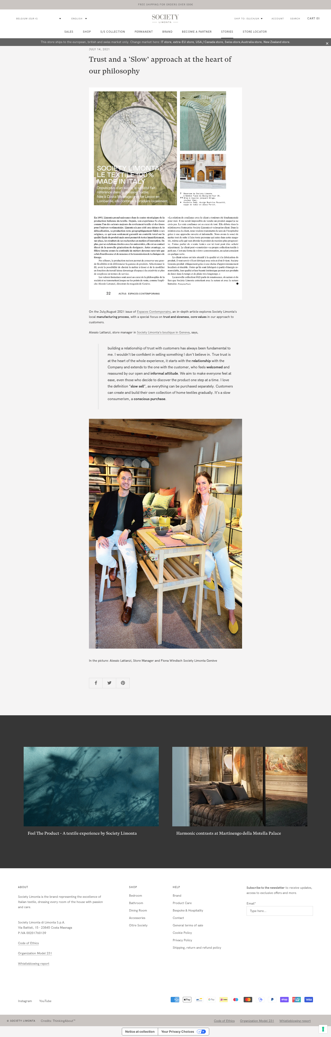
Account (278, 18)
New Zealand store (276, 42)
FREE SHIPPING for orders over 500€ (165, 4)
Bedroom (135, 896)
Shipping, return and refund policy (197, 948)
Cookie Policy (182, 933)
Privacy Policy (182, 940)
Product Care (182, 903)
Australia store (251, 42)
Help (176, 887)
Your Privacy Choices (177, 1031)
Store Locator (255, 31)
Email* (251, 903)
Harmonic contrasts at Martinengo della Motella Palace (228, 833)
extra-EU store (183, 42)
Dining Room (138, 910)
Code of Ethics (28, 943)
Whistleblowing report (33, 964)
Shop (133, 887)
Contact (178, 918)
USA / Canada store (209, 42)
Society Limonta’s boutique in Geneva (163, 332)
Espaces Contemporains (154, 312)
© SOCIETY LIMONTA (21, 1020)
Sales (68, 31)
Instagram (25, 1001)
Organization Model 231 (35, 953)
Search (295, 18)
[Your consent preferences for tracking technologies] (323, 1029)
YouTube (45, 1001)
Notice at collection (140, 1031)
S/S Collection (112, 31)
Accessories (137, 918)
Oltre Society (138, 925)
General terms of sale (188, 925)
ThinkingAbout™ (64, 1021)
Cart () (313, 18)
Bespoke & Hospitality (188, 910)
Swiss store (232, 42)
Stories (227, 31)
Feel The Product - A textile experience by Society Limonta (82, 833)
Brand (167, 31)
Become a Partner (197, 31)
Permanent (144, 31)
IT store (166, 42)
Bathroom (136, 903)
